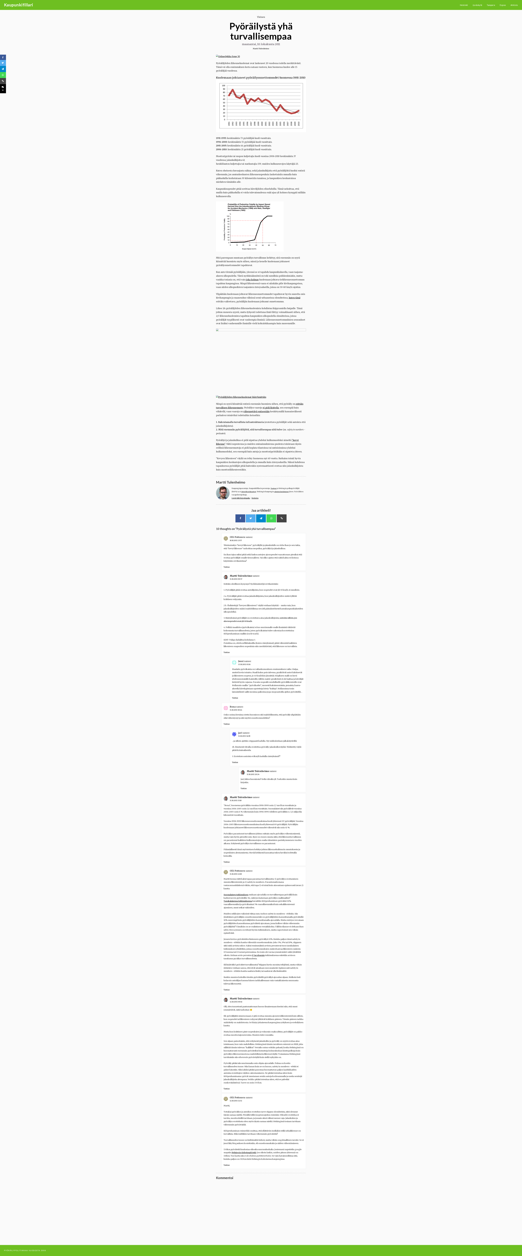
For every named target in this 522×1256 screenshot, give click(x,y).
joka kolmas (252, 279)
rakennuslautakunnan (281, 492)
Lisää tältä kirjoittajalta (241, 498)
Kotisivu (255, 498)
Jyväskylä (477, 5)
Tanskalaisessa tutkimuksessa (238, 901)
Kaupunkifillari (18, 4)
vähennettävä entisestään (256, 411)
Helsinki (464, 5)
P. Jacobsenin (258, 955)
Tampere (491, 5)
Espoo (503, 5)
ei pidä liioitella (271, 407)
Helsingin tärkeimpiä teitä (244, 1152)
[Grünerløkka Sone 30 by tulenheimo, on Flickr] (228, 56)
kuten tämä (294, 297)
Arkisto (514, 5)
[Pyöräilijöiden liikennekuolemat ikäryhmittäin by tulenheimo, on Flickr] (241, 397)
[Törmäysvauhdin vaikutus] (250, 251)
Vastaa (227, 567)
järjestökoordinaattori (248, 492)
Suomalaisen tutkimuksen (236, 894)
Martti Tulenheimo (261, 48)
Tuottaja (273, 488)
